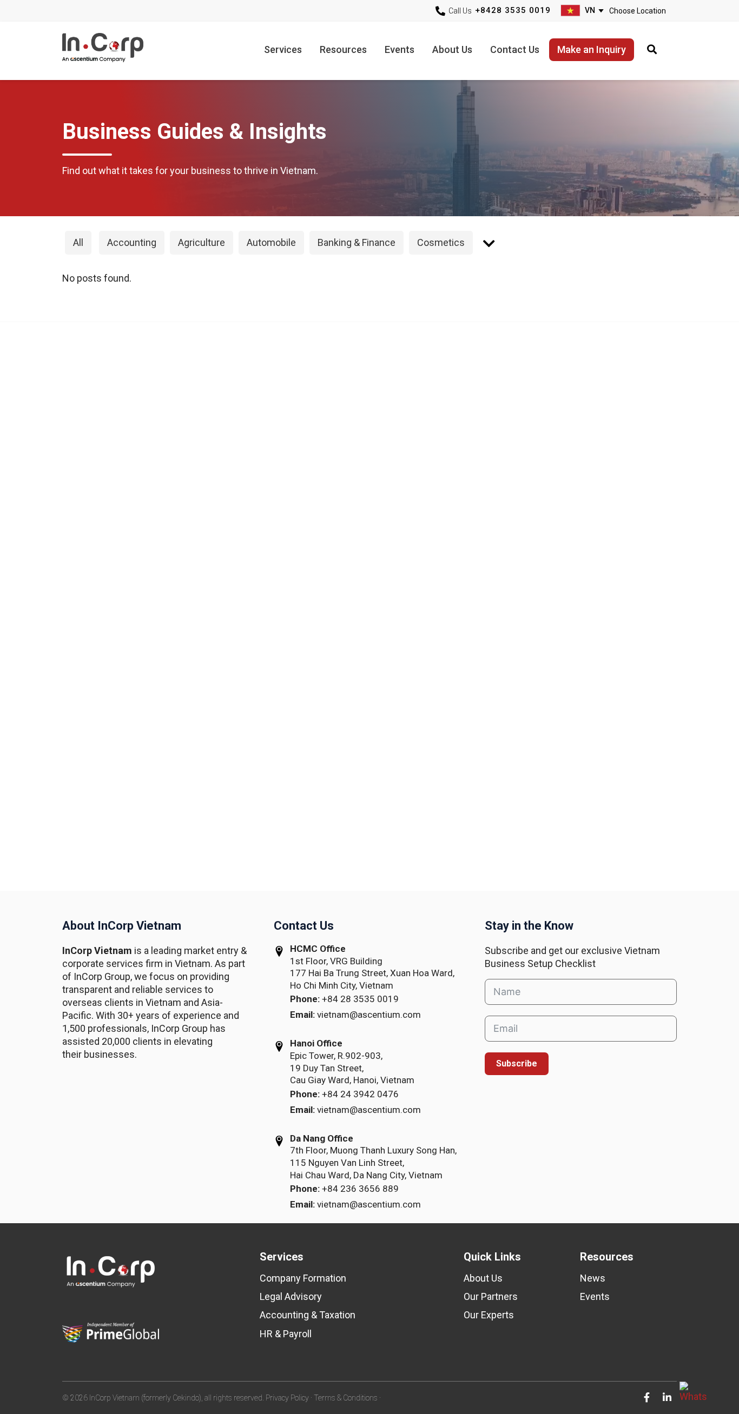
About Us (483, 1278)
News (592, 1278)
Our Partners (491, 1296)
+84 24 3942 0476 (360, 1094)
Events (595, 1296)
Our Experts (489, 1314)
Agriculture (201, 242)
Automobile (271, 242)
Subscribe (516, 1063)
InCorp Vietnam (116, 50)
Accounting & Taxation (307, 1314)
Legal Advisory (291, 1296)
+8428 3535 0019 (513, 10)
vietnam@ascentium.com (369, 1014)
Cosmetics (441, 242)
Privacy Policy (287, 1397)
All (78, 242)
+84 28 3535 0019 (360, 998)
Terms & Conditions (346, 1397)
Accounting (131, 242)
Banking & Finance (356, 242)
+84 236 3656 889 (360, 1188)
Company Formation (303, 1278)
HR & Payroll (286, 1333)
